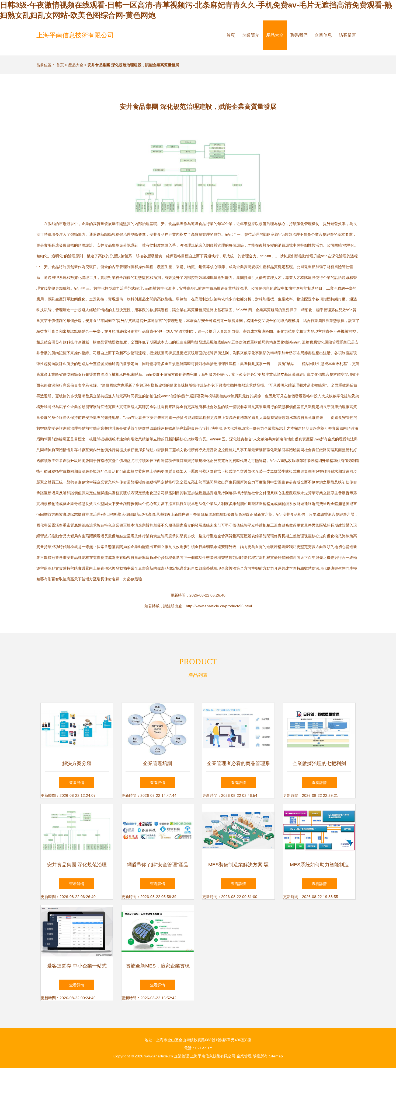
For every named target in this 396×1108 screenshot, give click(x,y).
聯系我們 (299, 35)
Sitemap (276, 1056)
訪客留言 (347, 35)
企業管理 (181, 1056)
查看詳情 (76, 782)
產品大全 (274, 35)
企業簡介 (250, 35)
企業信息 (323, 35)
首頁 (230, 35)
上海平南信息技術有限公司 (75, 35)
